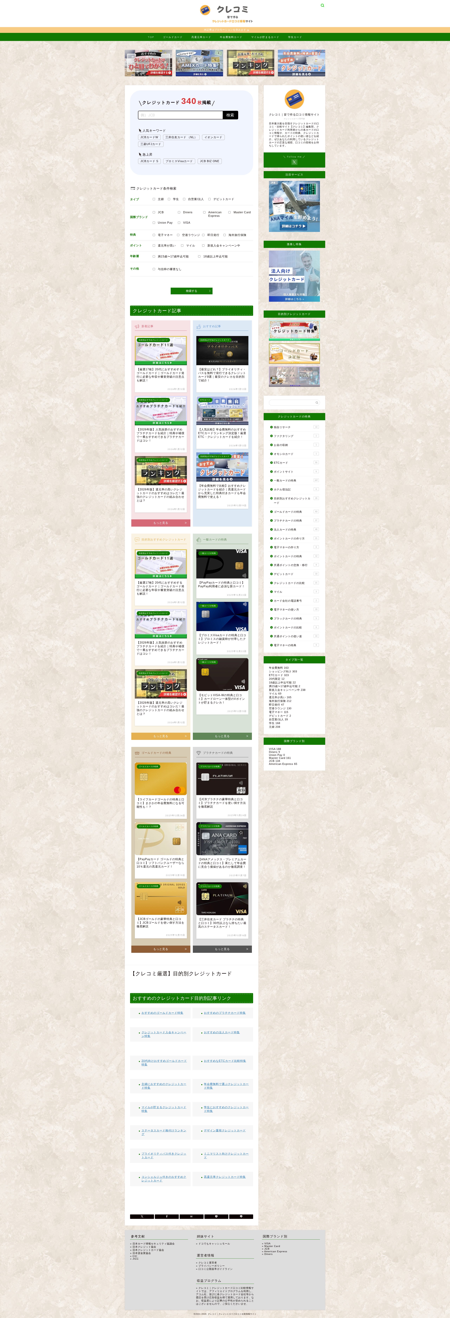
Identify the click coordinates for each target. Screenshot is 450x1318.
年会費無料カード (231, 37)
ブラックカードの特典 (295, 618)
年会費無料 (279, 667)
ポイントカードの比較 (295, 627)
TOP (151, 37)
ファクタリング (295, 435)
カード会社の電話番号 (295, 600)
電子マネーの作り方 (295, 547)
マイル (190, 245)
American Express (215, 214)
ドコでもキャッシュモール (214, 1243)
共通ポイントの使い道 (295, 636)
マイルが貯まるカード (265, 37)
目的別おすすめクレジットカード (295, 500)
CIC (135, 1256)
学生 (176, 199)
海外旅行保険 (237, 234)
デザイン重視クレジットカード (225, 1130)
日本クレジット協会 (144, 1247)
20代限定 (277, 678)
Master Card (242, 212)
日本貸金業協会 (142, 1253)
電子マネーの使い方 (295, 609)
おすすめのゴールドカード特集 (162, 1012)
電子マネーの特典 (295, 645)
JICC (136, 1259)
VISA (186, 222)
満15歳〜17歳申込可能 (173, 256)
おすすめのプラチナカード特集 (225, 1012)
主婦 (161, 199)
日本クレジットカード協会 (148, 1250)
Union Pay (165, 222)
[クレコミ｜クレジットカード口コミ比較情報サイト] (225, 25)
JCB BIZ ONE (209, 161)
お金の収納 (295, 444)
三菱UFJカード (150, 144)
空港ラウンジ (191, 234)
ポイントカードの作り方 (295, 538)
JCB (161, 212)
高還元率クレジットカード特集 (225, 1176)
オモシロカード (295, 453)
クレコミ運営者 (207, 1262)
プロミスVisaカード (179, 161)
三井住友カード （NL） (181, 137)
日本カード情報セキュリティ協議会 (154, 1243)
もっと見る (160, 522)
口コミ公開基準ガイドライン (215, 1269)
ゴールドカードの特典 (295, 511)
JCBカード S (149, 161)
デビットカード (223, 199)
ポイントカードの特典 (295, 556)
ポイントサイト (295, 471)
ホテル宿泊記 (295, 489)
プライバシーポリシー (211, 1266)
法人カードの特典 (295, 529)
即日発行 (213, 234)
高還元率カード (201, 37)
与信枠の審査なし (170, 269)
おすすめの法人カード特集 (222, 1032)
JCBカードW (149, 137)
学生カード (295, 37)
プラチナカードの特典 (295, 520)
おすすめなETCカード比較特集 (225, 1060)
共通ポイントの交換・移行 (295, 565)
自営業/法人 (196, 199)
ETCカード (295, 462)
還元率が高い (167, 245)
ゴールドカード (173, 37)
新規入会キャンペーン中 (223, 245)
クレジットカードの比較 (295, 582)
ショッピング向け (283, 671)
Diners (187, 212)
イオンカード (213, 137)
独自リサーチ (295, 427)
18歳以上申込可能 (215, 256)
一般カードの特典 (296, 480)
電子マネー (165, 234)
